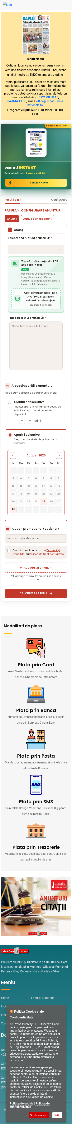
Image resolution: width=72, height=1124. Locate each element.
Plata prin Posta (36, 756)
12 (28, 486)
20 (36, 493)
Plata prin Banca (36, 710)
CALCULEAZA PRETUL (34, 593)
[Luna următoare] (59, 456)
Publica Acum (39, 183)
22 (51, 493)
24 (13, 501)
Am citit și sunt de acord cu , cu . (39, 552)
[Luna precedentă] (13, 456)
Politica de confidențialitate (30, 1105)
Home (5, 998)
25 (20, 501)
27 (35, 501)
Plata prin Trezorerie (36, 847)
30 (58, 501)
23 (58, 493)
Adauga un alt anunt (37, 219)
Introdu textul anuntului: (27, 318)
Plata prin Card (36, 665)
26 (28, 501)
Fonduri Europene (43, 998)
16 (58, 486)
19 (28, 493)
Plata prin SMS (36, 801)
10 (13, 486)
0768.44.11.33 (16, 101)
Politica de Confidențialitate (46, 554)
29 (51, 501)
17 (13, 493)
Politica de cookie (21, 1103)
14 (43, 486)
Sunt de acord (38, 1115)
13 (36, 486)
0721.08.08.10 (48, 97)
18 (21, 493)
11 (21, 486)
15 (51, 486)
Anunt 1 (12, 219)
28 (43, 501)
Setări (57, 1115)
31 (13, 509)
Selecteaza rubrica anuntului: (30, 238)
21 (43, 493)
